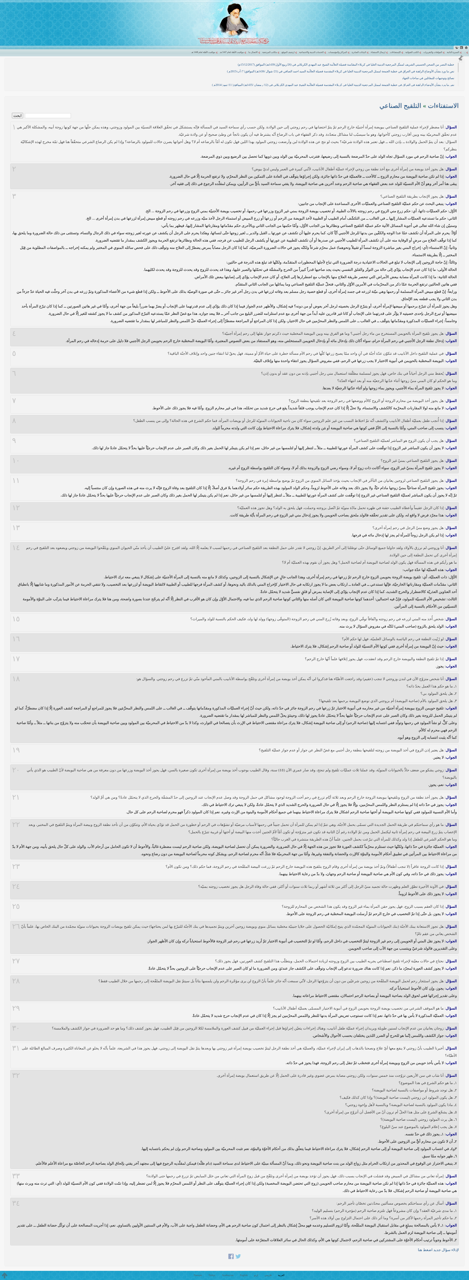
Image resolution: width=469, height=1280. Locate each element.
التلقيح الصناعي (400, 105)
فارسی (268, 1275)
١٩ (16, 750)
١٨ (16, 678)
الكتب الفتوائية (412, 52)
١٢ (16, 507)
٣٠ (16, 1028)
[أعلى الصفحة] (5, 1275)
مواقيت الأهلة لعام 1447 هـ (232, 52)
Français (198, 1275)
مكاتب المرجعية (269, 52)
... (465, 52)
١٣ (16, 527)
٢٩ (16, 1008)
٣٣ (16, 1176)
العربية (281, 1275)
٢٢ (16, 824)
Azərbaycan (228, 1275)
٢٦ (16, 926)
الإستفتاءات (395, 52)
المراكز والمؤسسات (337, 52)
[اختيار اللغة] (456, 47)
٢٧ (16, 961)
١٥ (16, 619)
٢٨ (16, 981)
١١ (16, 480)
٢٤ (16, 886)
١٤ (16, 547)
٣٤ (16, 1203)
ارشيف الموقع (288, 52)
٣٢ (16, 1075)
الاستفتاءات (443, 105)
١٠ (16, 460)
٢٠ (16, 770)
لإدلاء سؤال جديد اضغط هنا (438, 1250)
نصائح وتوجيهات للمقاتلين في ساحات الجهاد (428, 78)
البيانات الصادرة (359, 52)
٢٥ (16, 906)
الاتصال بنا (253, 52)
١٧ (16, 659)
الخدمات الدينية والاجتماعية (311, 52)
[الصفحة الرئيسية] (466, 47)
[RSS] (461, 47)
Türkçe (211, 1275)
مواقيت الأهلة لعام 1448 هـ (203, 52)
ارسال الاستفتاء (378, 52)
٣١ (16, 1048)
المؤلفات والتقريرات (432, 52)
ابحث (17, 116)
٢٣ (16, 866)
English (244, 1275)
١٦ (16, 639)
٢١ (16, 797)
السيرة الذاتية (453, 52)
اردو (256, 1275)
